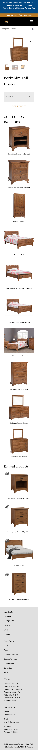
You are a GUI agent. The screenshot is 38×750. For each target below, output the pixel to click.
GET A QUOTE (19, 106)
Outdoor (7, 634)
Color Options (9, 663)
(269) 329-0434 (9, 714)
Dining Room (9, 621)
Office (6, 630)
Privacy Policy (29, 744)
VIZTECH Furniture (26, 747)
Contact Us (8, 668)
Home (6, 645)
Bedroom (7, 616)
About (6, 650)
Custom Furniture (10, 659)
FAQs (6, 672)
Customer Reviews (11, 654)
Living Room (8, 625)
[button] (31, 41)
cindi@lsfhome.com (11, 722)
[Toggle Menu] (31, 21)
